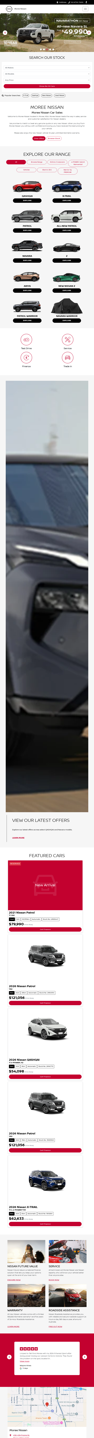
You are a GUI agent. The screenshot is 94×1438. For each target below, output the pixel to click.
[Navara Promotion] (47, 32)
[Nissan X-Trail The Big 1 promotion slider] (44, 49)
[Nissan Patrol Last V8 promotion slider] (53, 49)
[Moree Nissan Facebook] (86, 2)
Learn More (18, 838)
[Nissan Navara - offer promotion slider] (47, 49)
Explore (27, 200)
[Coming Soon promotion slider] (41, 49)
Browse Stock (54, 138)
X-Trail (25, 95)
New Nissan (46, 95)
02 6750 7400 (77, 2)
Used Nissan (59, 95)
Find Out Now (55, 1327)
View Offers (39, 138)
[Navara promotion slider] (50, 49)
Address (62, 2)
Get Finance (45, 929)
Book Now (54, 1280)
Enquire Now (14, 1280)
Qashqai (35, 95)
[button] (85, 9)
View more (24, 1361)
